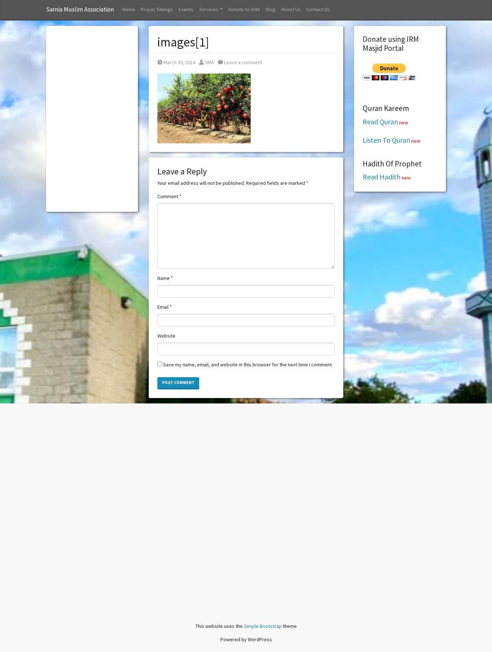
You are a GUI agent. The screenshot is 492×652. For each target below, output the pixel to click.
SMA (209, 62)
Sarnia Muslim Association (80, 9)
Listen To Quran (386, 139)
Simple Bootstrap (263, 626)
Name (165, 278)
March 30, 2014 (179, 62)
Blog (271, 9)
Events (186, 9)
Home (128, 9)
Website (166, 335)
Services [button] (208, 9)
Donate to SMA (244, 9)
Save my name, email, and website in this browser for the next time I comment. (248, 364)
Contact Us (318, 9)
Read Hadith (382, 176)
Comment (169, 196)
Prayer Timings (157, 9)
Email (164, 307)
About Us (291, 9)
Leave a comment (242, 62)
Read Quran (380, 121)
